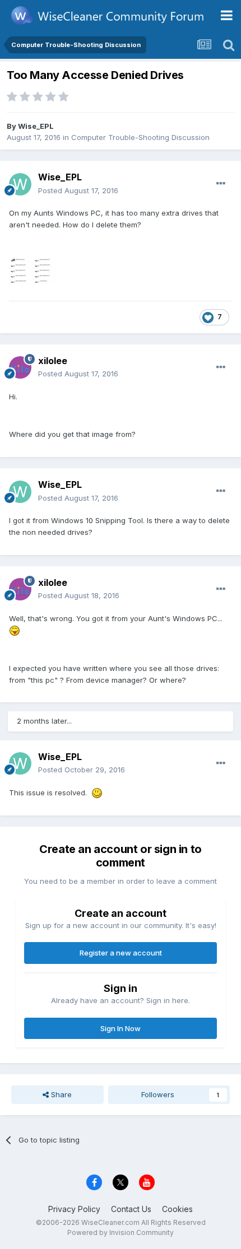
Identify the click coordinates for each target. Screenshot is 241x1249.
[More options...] (221, 183)
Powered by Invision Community (120, 1232)
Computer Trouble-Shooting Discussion (140, 137)
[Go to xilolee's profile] (20, 367)
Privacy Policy (74, 1209)
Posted (78, 190)
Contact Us (131, 1209)
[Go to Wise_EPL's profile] (20, 184)
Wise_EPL (36, 126)
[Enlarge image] (14, 630)
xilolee (52, 360)
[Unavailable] (37, 269)
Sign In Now (120, 1028)
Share (60, 1094)
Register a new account (121, 952)
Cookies (177, 1209)
